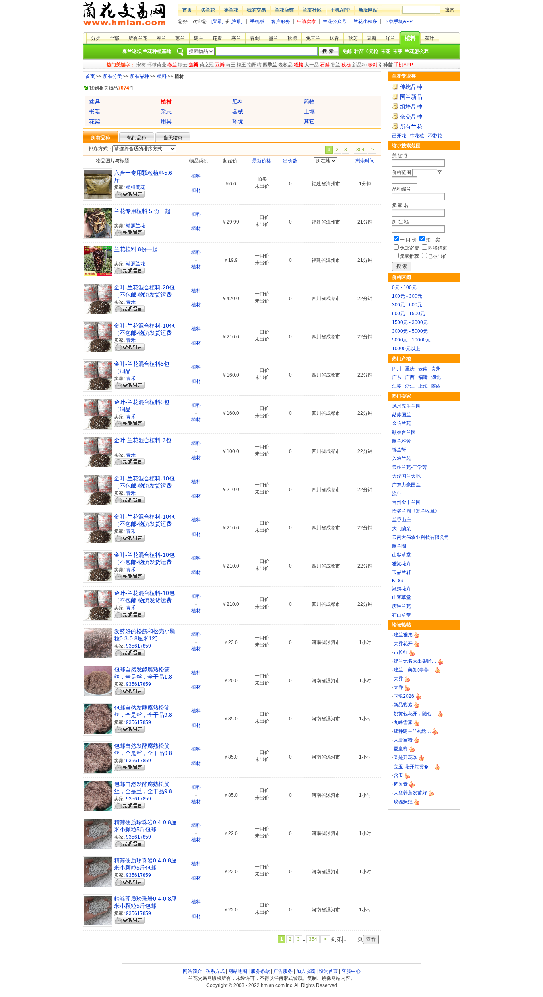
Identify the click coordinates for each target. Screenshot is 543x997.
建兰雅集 (403, 635)
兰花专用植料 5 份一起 (142, 211)
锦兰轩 (399, 450)
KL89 (397, 580)
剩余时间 (364, 161)
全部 (114, 38)
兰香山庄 (401, 520)
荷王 (230, 65)
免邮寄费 (409, 248)
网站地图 (237, 971)
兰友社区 (312, 10)
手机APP (340, 10)
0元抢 (372, 51)
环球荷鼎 (156, 65)
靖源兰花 (135, 225)
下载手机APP (398, 21)
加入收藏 (305, 971)
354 (360, 149)
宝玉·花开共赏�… (413, 766)
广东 (396, 377)
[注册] (236, 21)
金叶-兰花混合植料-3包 (142, 440)
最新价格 (261, 161)
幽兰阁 (399, 546)
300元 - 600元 (407, 305)
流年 (396, 493)
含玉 (398, 775)
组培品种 (411, 106)
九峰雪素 (403, 722)
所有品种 (139, 76)
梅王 (241, 65)
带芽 (397, 51)
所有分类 (112, 76)
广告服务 (283, 971)
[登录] (217, 21)
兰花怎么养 (417, 51)
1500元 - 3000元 (410, 322)
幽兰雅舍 (401, 441)
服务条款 (260, 971)
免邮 (347, 51)
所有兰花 (137, 38)
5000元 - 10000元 (411, 340)
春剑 (255, 38)
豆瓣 (371, 38)
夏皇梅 (401, 748)
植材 (196, 190)
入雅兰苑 (401, 458)
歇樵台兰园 (404, 432)
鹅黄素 (401, 784)
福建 (423, 377)
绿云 (183, 65)
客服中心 (351, 971)
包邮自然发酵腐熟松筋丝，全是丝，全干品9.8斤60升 (143, 714)
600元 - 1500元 (408, 313)
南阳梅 (254, 65)
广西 (410, 377)
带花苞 (417, 136)
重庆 (410, 368)
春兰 (161, 38)
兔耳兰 (313, 38)
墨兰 (273, 38)
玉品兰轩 (401, 572)
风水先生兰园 (406, 406)
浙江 (410, 386)
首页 (187, 10)
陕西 (436, 386)
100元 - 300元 (407, 296)
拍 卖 (433, 239)
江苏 (396, 386)
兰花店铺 (284, 10)
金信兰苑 (401, 423)
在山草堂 (401, 615)
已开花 (399, 136)
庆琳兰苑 (401, 606)
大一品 (311, 65)
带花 (385, 51)
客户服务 (280, 21)
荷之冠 (207, 65)
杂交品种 (411, 116)
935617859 (138, 646)
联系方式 (215, 971)
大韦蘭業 (401, 528)
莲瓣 (217, 38)
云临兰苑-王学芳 (409, 467)
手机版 (257, 21)
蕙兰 (180, 38)
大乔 (398, 678)
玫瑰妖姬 (403, 801)
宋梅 (141, 65)
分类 (96, 38)
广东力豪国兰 (406, 485)
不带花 (435, 136)
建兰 (199, 38)
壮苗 (359, 51)
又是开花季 (405, 757)
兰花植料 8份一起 (136, 249)
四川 (396, 368)
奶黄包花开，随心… (415, 713)
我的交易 (256, 10)
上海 (423, 386)
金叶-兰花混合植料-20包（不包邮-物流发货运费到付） (144, 294)
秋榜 (292, 38)
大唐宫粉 (403, 740)
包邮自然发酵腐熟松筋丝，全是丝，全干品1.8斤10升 (143, 676)
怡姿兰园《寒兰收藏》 (416, 511)
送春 (334, 38)
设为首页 (328, 971)
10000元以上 (406, 348)
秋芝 (353, 38)
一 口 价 (408, 239)
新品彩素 (403, 705)
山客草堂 (401, 555)
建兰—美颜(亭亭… (413, 670)
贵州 (436, 368)
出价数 (290, 161)
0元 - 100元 (404, 287)
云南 (423, 368)
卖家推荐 (409, 256)
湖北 (436, 377)
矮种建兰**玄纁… (412, 731)
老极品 (285, 65)
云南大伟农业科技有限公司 (420, 537)
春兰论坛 (132, 51)
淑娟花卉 (401, 588)
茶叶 (429, 38)
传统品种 (411, 87)
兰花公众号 (335, 21)
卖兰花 (231, 10)
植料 (410, 38)
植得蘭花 (135, 187)
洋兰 (390, 38)
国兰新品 (411, 97)
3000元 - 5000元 (410, 331)
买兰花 (208, 10)
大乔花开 (403, 643)
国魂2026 (404, 696)
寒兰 (236, 38)
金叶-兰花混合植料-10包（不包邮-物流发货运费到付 (144, 485)
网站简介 (192, 971)
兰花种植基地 (157, 51)
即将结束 (437, 248)
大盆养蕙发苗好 (410, 793)
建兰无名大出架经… (415, 661)
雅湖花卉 (401, 563)
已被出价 (437, 256)
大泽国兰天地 (406, 476)
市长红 (401, 652)
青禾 (131, 302)
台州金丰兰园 (406, 502)
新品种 (359, 65)
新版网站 (368, 10)
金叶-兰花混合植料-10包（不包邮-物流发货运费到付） (144, 332)
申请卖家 (306, 21)
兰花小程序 (365, 21)
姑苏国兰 (401, 415)
